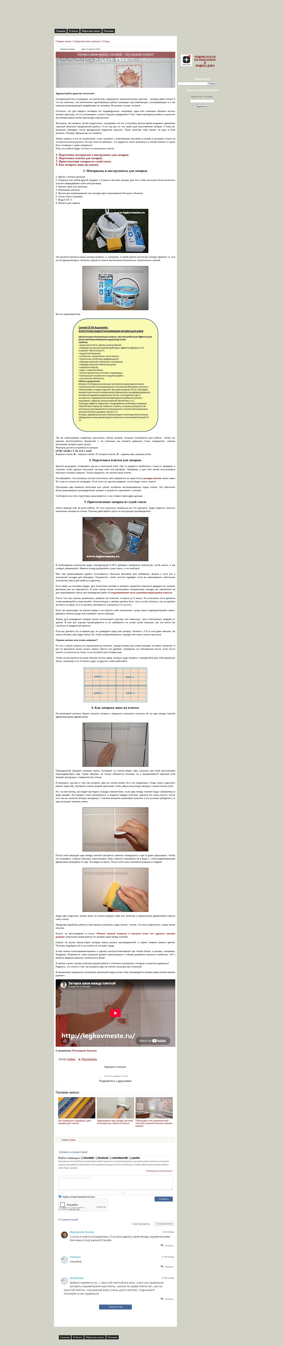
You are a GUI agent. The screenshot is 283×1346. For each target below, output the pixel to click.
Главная (60, 31)
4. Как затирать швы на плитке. (77, 164)
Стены (106, 41)
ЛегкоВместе (177, 1342)
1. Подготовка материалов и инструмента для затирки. (92, 155)
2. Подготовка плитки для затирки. (79, 158)
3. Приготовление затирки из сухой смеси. (84, 161)
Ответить (169, 1246)
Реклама (108, 31)
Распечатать (89, 1059)
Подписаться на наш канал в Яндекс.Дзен (205, 61)
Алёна (71, 1059)
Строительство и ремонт (87, 41)
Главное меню (63, 41)
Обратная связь (91, 31)
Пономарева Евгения (84, 1050)
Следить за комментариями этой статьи (78, 1196)
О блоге (73, 31)
